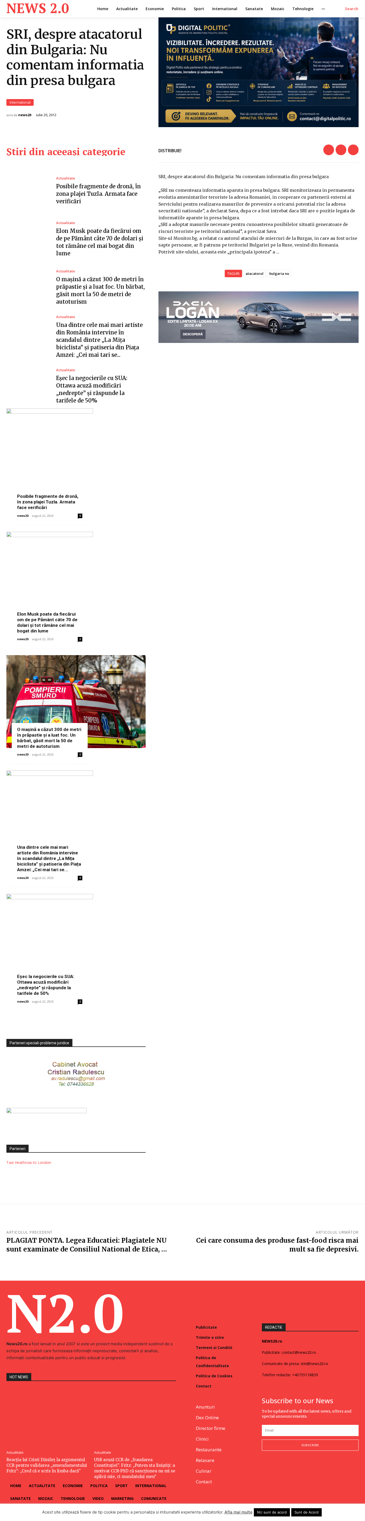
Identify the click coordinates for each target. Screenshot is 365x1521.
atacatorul (254, 273)
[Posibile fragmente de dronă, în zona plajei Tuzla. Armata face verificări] (27, 191)
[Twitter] (341, 149)
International (20, 102)
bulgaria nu (279, 273)
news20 (24, 115)
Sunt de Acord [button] (306, 1512)
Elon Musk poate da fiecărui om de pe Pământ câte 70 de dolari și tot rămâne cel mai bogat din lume (47, 622)
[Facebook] (328, 149)
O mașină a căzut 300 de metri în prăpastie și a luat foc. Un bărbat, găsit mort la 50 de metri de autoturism (49, 738)
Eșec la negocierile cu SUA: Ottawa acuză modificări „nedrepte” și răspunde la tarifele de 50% (45, 985)
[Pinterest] (353, 149)
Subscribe (310, 1445)
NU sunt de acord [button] (272, 1512)
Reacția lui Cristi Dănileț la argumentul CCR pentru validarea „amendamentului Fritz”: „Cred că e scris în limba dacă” (46, 1465)
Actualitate (65, 178)
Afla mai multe (238, 1512)
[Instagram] (277, 1468)
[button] (352, 8)
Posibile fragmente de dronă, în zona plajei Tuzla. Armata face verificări (98, 194)
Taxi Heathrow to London (28, 1162)
